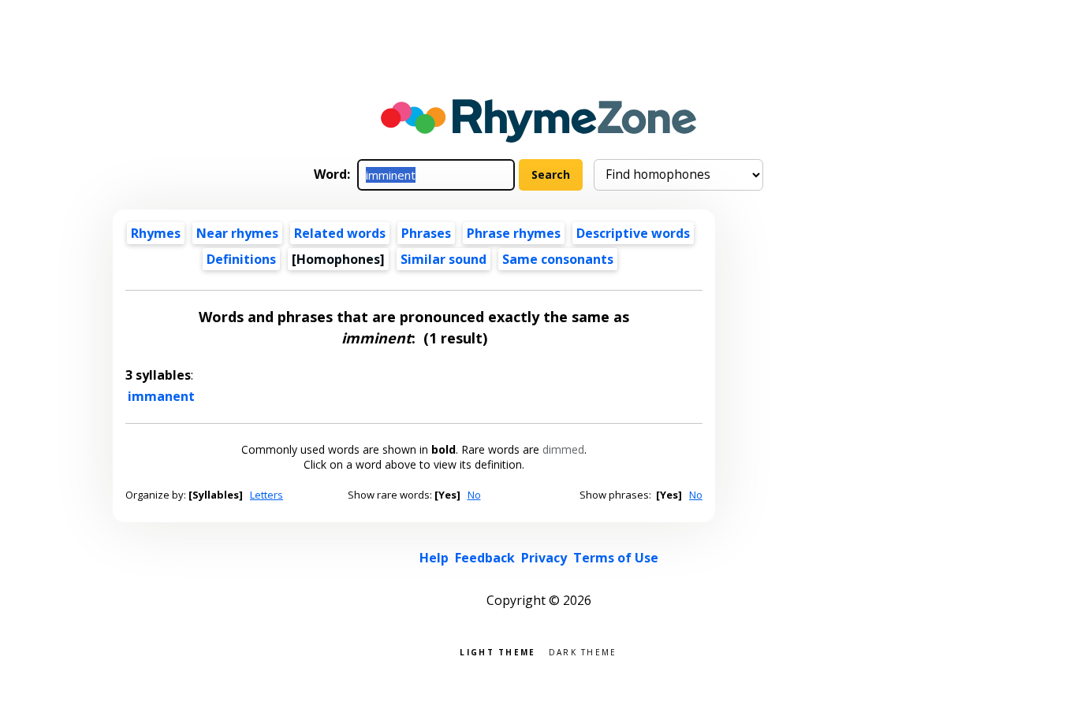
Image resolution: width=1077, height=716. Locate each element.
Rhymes (156, 233)
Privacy (544, 557)
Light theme (497, 651)
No (474, 495)
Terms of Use (615, 557)
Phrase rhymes (514, 233)
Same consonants (557, 259)
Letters (266, 495)
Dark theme (583, 651)
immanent (161, 396)
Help (434, 557)
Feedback (485, 557)
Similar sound (443, 259)
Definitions (241, 259)
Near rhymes (237, 233)
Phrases (426, 233)
